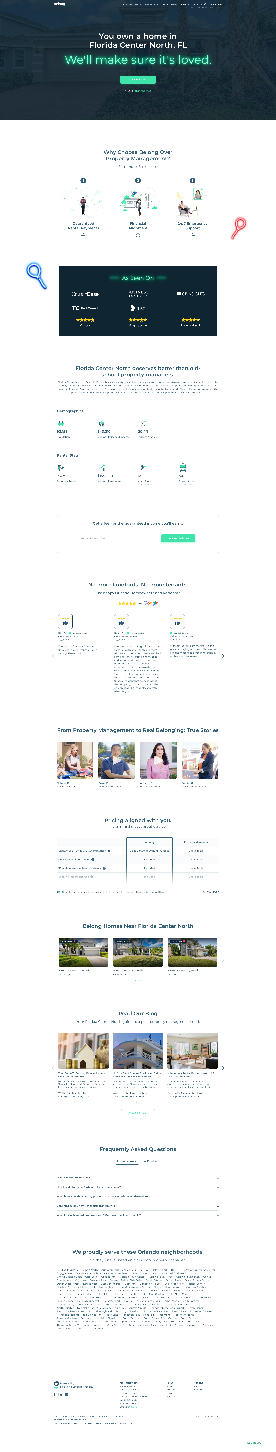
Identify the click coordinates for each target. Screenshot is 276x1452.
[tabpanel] (138, 1195)
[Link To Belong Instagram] (66, 1394)
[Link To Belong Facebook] (56, 1394)
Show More (211, 892)
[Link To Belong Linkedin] (61, 1394)
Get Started (138, 79)
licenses (104, 1416)
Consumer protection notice (119, 1423)
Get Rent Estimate (178, 538)
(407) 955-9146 (142, 91)
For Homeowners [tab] (127, 1161)
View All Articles (138, 1113)
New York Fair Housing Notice (70, 1420)
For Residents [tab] (151, 1161)
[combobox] (118, 539)
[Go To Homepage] (59, 4)
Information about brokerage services (81, 1423)
